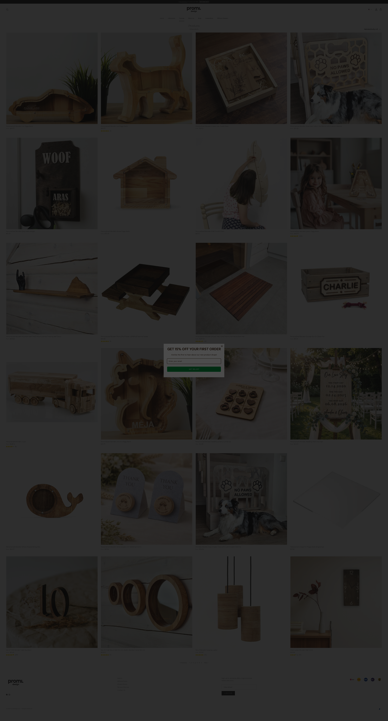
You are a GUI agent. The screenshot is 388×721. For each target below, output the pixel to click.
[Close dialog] (215, 346)
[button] (194, 360)
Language (179, 357)
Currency (179, 364)
